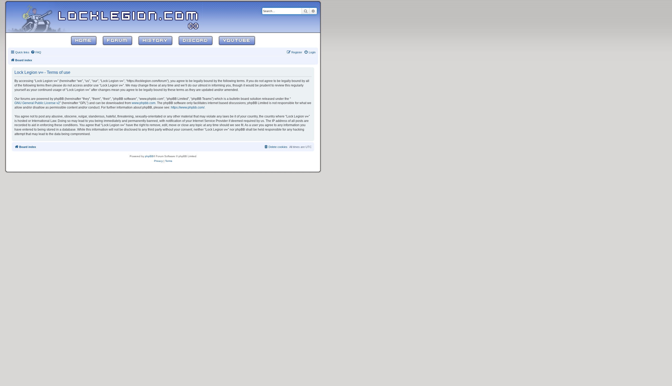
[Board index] (40, 17)
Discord (195, 40)
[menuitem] (36, 52)
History (155, 40)
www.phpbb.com (143, 103)
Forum (117, 40)
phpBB (149, 156)
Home (83, 40)
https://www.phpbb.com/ (187, 107)
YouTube (237, 40)
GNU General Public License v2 (37, 103)
